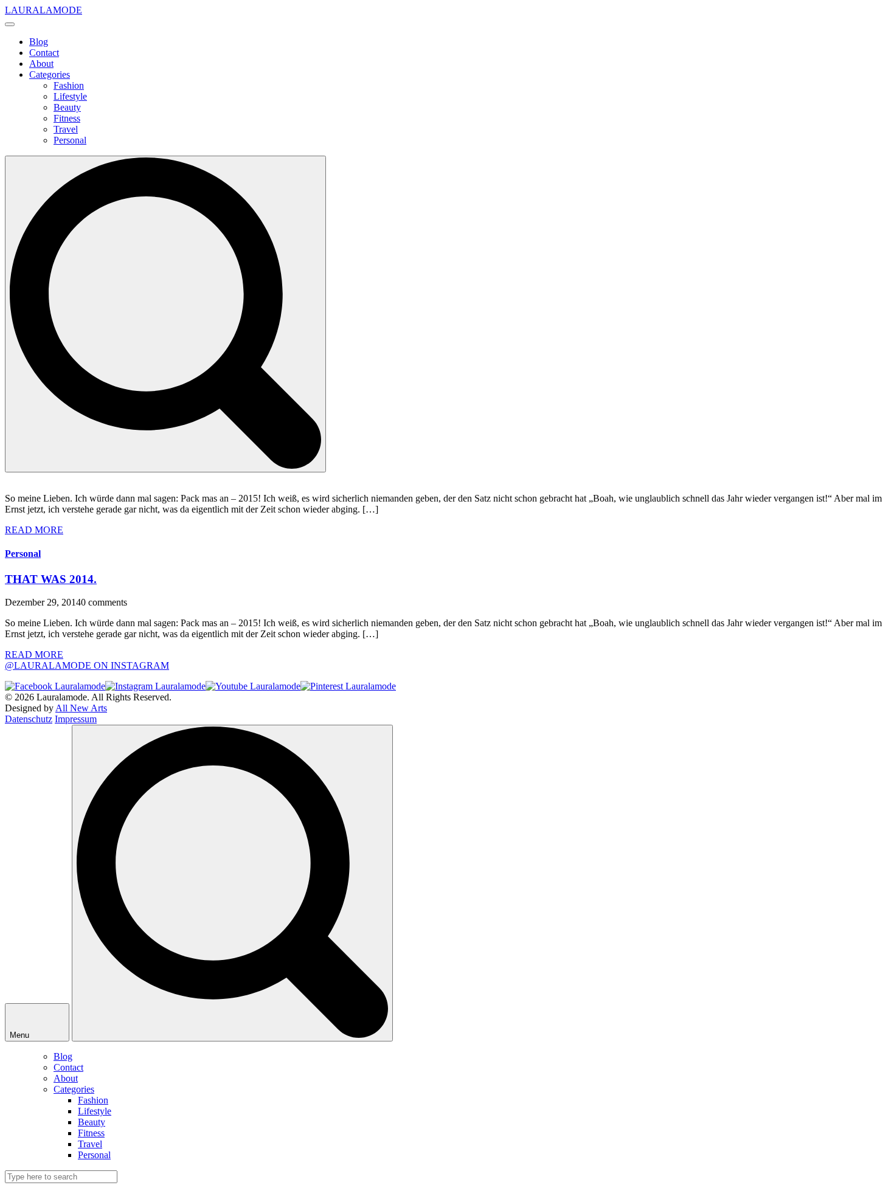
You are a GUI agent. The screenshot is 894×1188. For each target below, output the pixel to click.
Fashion (69, 85)
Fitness (67, 118)
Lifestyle (70, 96)
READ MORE (34, 530)
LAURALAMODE (43, 10)
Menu (21, 1035)
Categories (49, 74)
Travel (66, 129)
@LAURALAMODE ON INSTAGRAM (87, 665)
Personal (70, 140)
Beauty (67, 107)
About (41, 63)
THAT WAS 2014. (51, 579)
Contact (44, 52)
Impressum (76, 719)
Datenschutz (28, 719)
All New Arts (81, 708)
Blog (38, 41)
